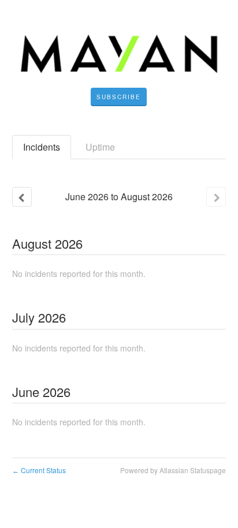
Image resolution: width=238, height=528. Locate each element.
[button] (119, 97)
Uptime (100, 146)
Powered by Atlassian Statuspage (173, 470)
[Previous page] (22, 197)
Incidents (41, 146)
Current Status (39, 470)
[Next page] (216, 197)
